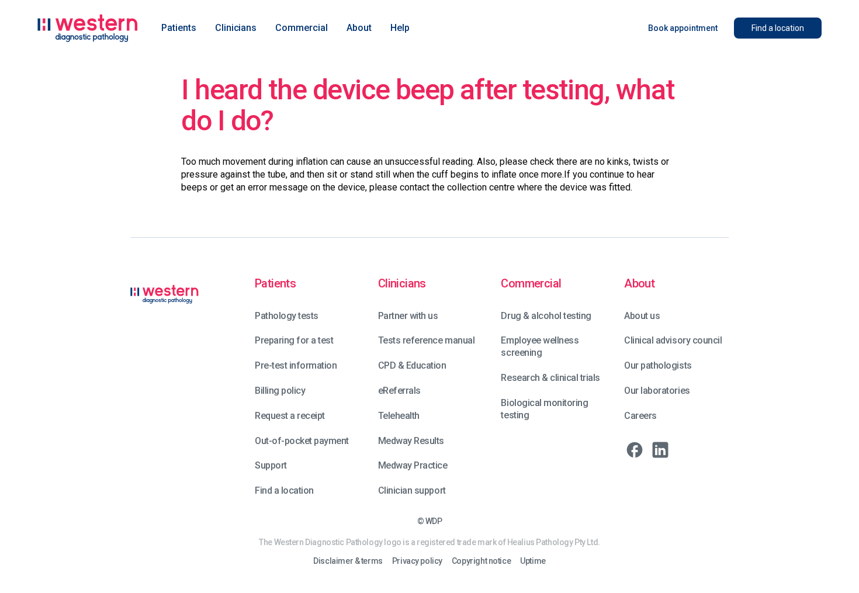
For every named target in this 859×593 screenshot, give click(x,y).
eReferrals (399, 390)
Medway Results (411, 440)
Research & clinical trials (550, 377)
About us (642, 315)
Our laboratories (657, 390)
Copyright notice (481, 561)
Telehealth (399, 415)
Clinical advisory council (673, 340)
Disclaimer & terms (347, 561)
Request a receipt (290, 415)
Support (271, 465)
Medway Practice (413, 465)
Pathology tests (286, 315)
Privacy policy (417, 561)
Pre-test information (296, 365)
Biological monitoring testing (544, 409)
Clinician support (412, 490)
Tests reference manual (426, 340)
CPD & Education (412, 365)
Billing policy (280, 390)
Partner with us (408, 315)
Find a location (284, 490)
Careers (640, 415)
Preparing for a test (294, 340)
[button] (179, 28)
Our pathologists (657, 365)
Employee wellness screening (540, 346)
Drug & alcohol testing (546, 315)
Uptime (532, 561)
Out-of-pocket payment (302, 440)
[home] (87, 28)
